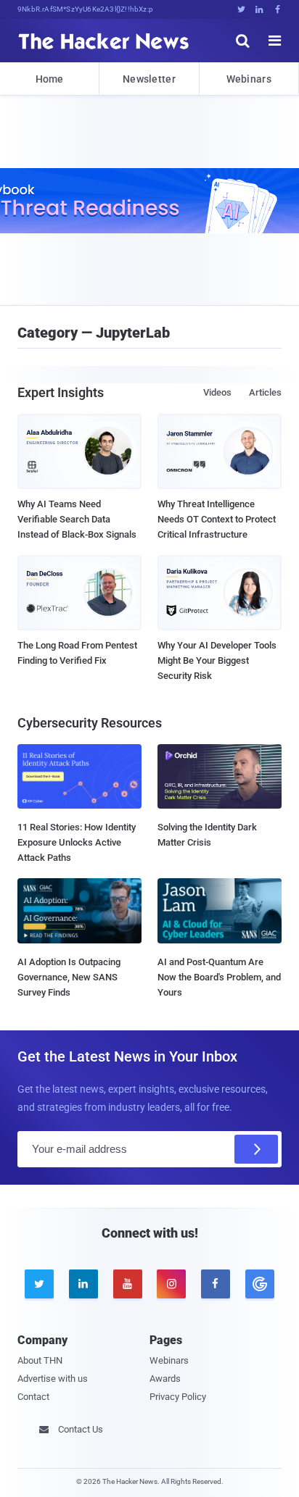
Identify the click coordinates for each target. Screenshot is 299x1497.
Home (50, 79)
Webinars (248, 79)
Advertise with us (52, 1378)
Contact (33, 1396)
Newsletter (149, 79)
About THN (39, 1360)
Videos (217, 392)
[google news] (259, 1283)
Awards (165, 1378)
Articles (265, 392)
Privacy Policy (178, 1396)
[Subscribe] (256, 1149)
